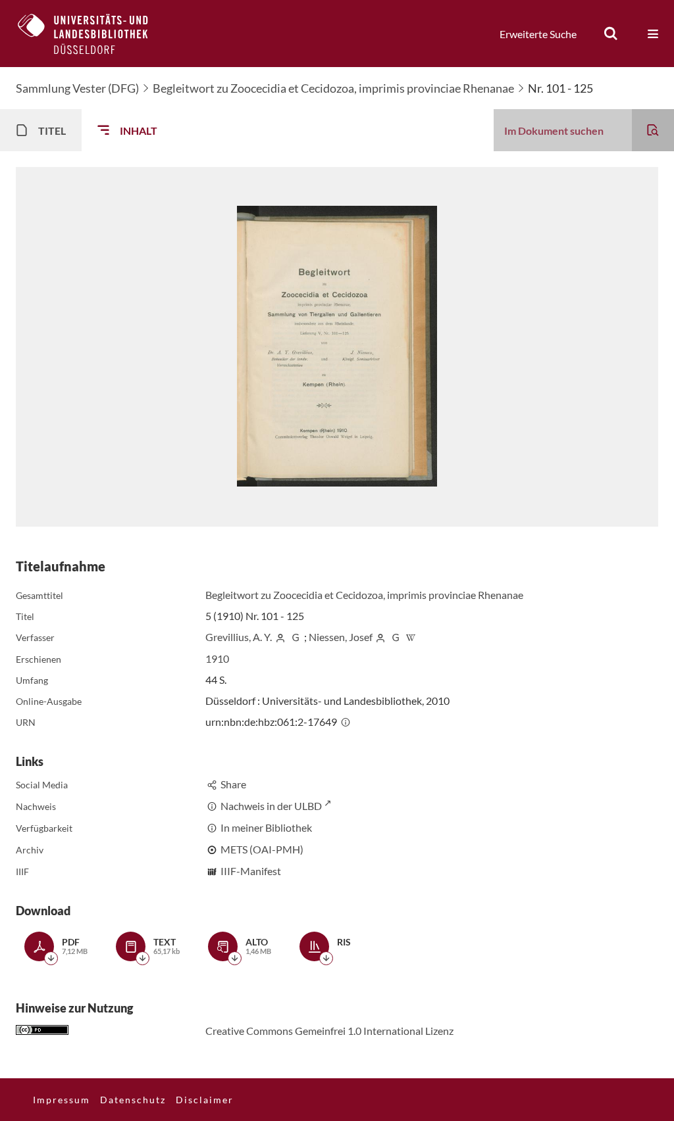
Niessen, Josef (341, 637)
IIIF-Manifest (250, 871)
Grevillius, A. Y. (238, 637)
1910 (217, 658)
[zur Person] (280, 637)
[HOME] (93, 33)
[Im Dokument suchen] (653, 130)
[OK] (611, 33)
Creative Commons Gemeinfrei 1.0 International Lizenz (329, 1030)
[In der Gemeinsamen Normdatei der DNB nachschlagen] (295, 637)
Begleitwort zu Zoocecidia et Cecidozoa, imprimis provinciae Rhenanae (333, 88)
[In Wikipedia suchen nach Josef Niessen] (410, 637)
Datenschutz (133, 1099)
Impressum (61, 1099)
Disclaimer (205, 1099)
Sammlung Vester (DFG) (77, 88)
